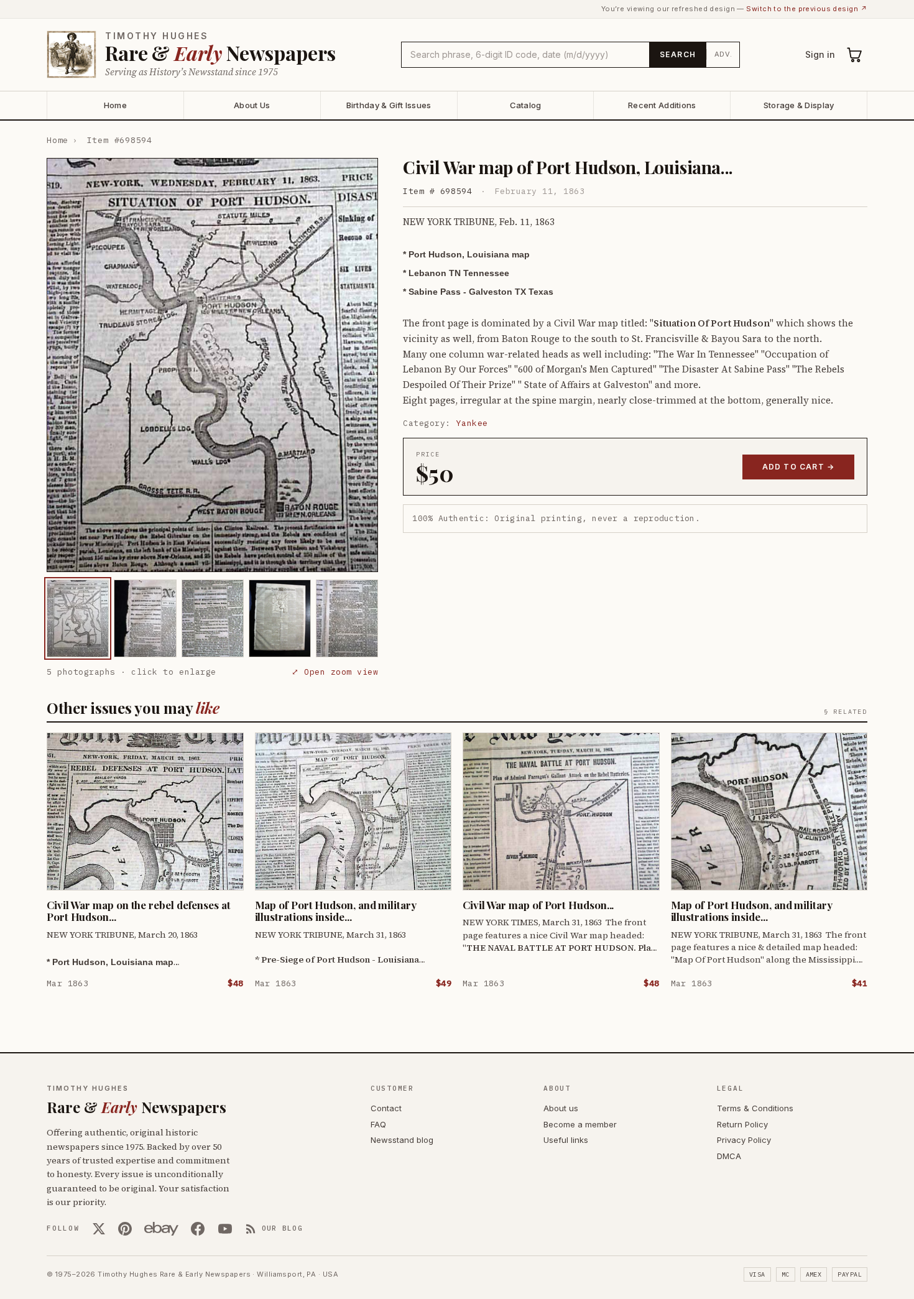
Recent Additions (662, 105)
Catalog (526, 105)
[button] (212, 365)
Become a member (580, 1124)
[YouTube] (225, 1229)
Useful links (565, 1140)
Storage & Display (799, 105)
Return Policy (742, 1124)
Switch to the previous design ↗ (806, 8)
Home (115, 105)
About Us (252, 105)
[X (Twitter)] (99, 1229)
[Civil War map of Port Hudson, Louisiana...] (78, 618)
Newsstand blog (402, 1140)
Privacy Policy (744, 1140)
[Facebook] (198, 1229)
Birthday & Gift (389, 105)
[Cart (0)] (854, 54)
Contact (386, 1108)
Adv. (723, 54)
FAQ (378, 1124)
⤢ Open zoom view (335, 672)
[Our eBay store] (161, 1229)
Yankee (472, 423)
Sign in (820, 54)
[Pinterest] (125, 1229)
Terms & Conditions (755, 1108)
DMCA (729, 1156)
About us (560, 1108)
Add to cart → (798, 466)
